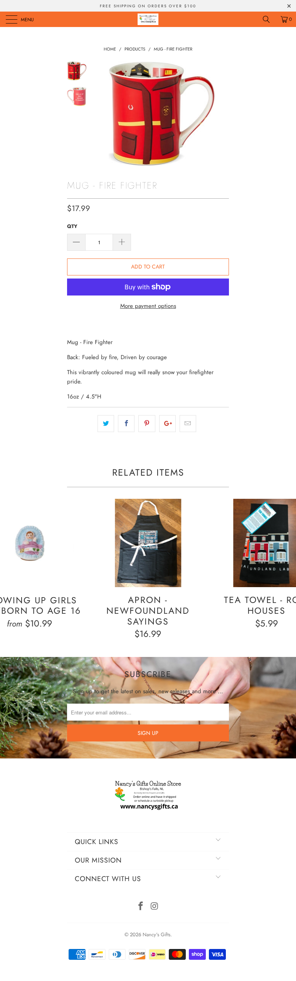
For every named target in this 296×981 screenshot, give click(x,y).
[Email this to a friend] (188, 423)
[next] (221, 113)
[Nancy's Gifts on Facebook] (140, 907)
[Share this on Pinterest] (146, 423)
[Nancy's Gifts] (148, 19)
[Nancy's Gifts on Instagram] (154, 907)
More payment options (148, 306)
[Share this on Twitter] (106, 423)
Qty (72, 226)
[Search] (269, 19)
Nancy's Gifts (156, 934)
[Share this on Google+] (167, 423)
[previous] (101, 113)
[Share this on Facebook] (126, 423)
